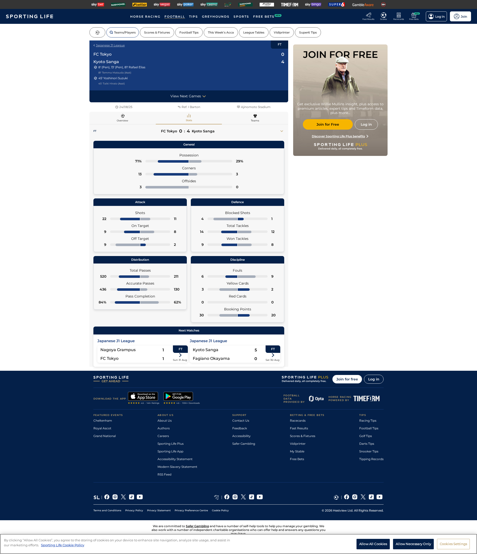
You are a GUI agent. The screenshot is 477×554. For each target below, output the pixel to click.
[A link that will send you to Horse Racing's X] (243, 497)
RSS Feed (164, 474)
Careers (163, 436)
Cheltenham (102, 420)
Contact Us (240, 420)
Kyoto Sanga (106, 61)
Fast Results (299, 428)
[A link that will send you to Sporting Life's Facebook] (107, 497)
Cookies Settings (453, 544)
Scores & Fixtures (302, 436)
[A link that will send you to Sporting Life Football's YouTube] (379, 497)
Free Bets (297, 459)
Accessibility (241, 436)
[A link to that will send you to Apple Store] (143, 398)
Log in (373, 379)
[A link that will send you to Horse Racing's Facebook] (227, 497)
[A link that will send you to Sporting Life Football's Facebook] (347, 497)
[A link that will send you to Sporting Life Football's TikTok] (371, 497)
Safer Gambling (243, 443)
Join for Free (328, 124)
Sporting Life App (170, 451)
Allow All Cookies (373, 544)
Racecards (298, 420)
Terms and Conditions (107, 510)
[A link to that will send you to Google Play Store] (181, 398)
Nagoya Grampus (118, 349)
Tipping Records (371, 459)
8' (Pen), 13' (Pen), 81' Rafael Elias (121, 67)
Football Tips (368, 428)
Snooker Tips (368, 451)
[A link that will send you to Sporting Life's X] (123, 497)
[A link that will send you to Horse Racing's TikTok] (251, 497)
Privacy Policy (134, 510)
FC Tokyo (102, 54)
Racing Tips (367, 420)
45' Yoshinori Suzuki (113, 78)
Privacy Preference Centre (191, 510)
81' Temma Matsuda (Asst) (114, 72)
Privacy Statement (159, 510)
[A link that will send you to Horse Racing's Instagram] (235, 497)
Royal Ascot (102, 428)
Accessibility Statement (175, 459)
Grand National (104, 436)
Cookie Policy (220, 510)
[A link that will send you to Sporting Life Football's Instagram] (355, 497)
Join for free (347, 379)
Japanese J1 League (110, 45)
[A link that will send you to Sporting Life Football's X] (363, 497)
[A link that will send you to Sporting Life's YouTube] (140, 497)
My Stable (297, 451)
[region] (238, 544)
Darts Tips (366, 443)
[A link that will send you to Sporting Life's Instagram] (115, 497)
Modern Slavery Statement (177, 467)
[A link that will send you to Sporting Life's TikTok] (131, 497)
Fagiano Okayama (211, 358)
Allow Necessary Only (413, 544)
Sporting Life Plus (171, 443)
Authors (164, 428)
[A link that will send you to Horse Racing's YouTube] (260, 497)
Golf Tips (365, 436)
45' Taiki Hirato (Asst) (111, 83)
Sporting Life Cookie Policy (62, 545)
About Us (165, 420)
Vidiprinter (298, 443)
